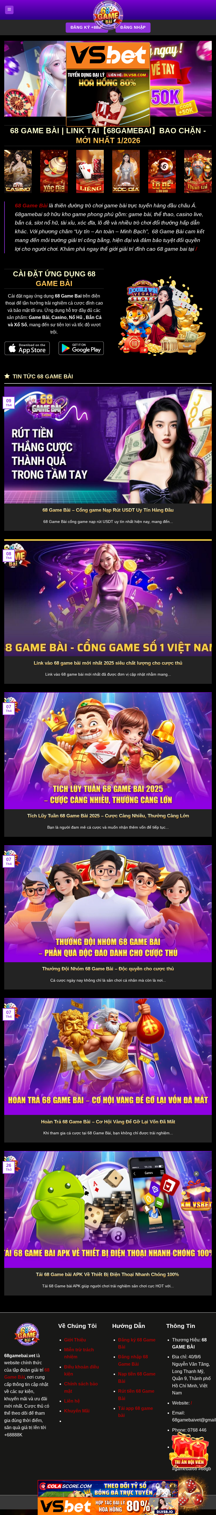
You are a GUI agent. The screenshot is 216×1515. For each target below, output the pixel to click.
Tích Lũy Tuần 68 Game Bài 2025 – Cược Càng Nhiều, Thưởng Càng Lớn (108, 816)
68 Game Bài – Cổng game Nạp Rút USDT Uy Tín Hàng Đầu (108, 510)
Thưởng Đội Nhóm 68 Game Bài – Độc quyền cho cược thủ (108, 968)
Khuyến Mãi (76, 1410)
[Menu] (9, 10)
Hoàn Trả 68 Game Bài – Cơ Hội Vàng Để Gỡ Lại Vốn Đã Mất (108, 1121)
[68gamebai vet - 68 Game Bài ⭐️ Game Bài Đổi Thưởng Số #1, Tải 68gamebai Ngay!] (108, 15)
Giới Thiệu (75, 1339)
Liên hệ (72, 1401)
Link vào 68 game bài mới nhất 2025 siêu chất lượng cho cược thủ (108, 663)
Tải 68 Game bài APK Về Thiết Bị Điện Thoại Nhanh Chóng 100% (108, 1274)
